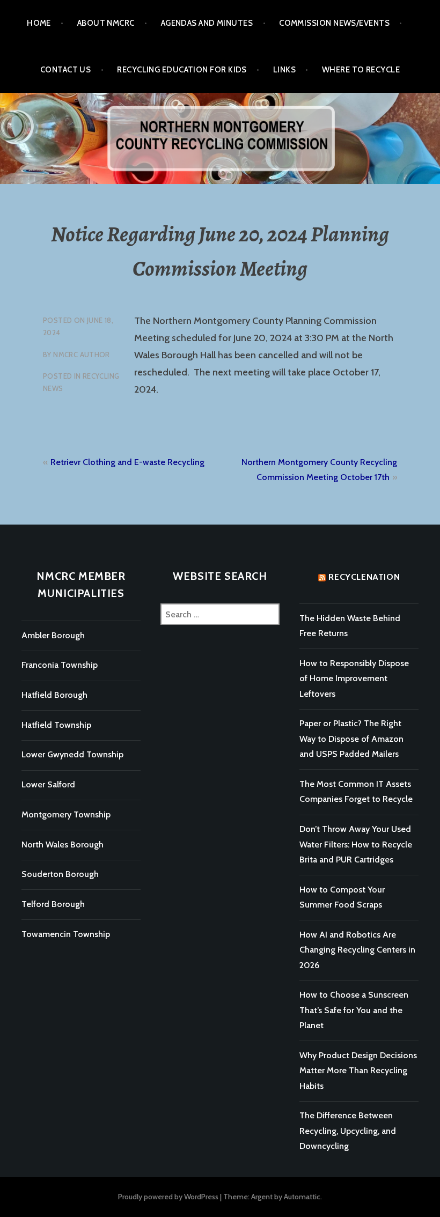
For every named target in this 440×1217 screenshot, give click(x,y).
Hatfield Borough (54, 695)
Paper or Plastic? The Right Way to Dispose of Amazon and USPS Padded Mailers (351, 738)
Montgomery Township (66, 814)
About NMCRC (106, 23)
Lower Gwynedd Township (72, 754)
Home (39, 23)
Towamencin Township (65, 934)
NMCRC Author (81, 354)
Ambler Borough (53, 635)
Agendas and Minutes (207, 23)
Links (284, 70)
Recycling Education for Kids (182, 70)
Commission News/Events (334, 23)
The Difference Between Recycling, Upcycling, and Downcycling (347, 1130)
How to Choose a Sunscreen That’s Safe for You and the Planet (353, 1010)
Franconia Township (59, 665)
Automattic (302, 1196)
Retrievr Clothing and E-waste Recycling (127, 462)
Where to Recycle (361, 70)
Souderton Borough (60, 874)
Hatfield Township (56, 725)
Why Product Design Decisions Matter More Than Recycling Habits (358, 1070)
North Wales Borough (62, 844)
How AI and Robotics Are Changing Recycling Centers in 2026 (357, 950)
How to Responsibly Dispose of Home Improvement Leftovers (354, 678)
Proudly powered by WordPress (168, 1196)
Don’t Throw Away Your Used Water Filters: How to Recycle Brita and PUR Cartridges (355, 844)
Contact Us (65, 70)
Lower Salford (48, 784)
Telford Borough (53, 904)
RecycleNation (364, 577)
